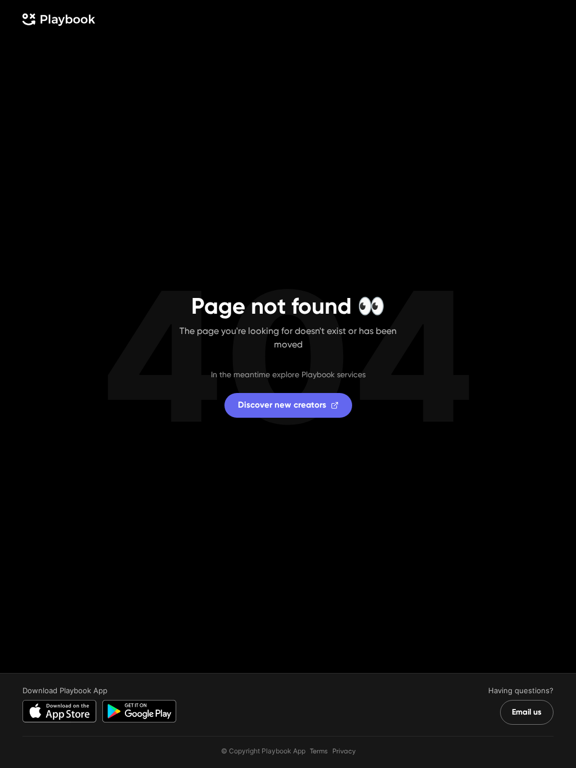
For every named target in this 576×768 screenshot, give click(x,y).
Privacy (344, 751)
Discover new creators (282, 405)
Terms (319, 751)
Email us (527, 712)
